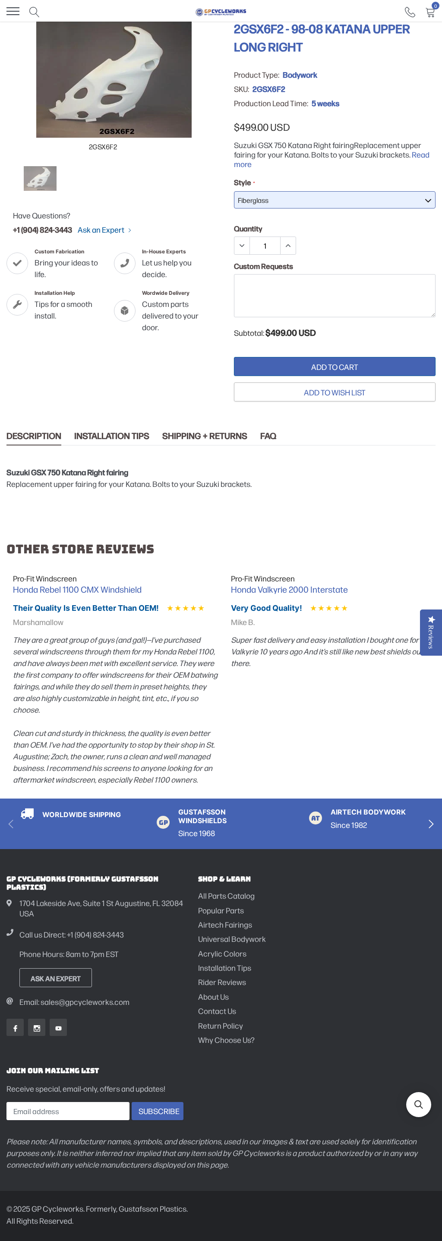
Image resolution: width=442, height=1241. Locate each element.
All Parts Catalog (226, 895)
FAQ (268, 435)
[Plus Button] (288, 245)
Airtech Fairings (225, 924)
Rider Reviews (222, 982)
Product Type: (256, 74)
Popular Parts (221, 910)
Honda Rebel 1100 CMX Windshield (77, 589)
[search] (34, 11)
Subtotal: (249, 333)
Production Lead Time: (271, 103)
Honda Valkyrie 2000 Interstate (289, 589)
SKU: (241, 89)
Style (244, 182)
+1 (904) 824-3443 (42, 229)
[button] (418, 1104)
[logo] (221, 11)
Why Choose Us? (226, 1040)
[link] (410, 11)
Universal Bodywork (232, 939)
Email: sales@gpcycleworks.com (74, 1002)
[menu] (12, 11)
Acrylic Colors (222, 953)
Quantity (248, 228)
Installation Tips (111, 435)
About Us (213, 996)
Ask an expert (56, 978)
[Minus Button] (242, 245)
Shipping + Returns (204, 435)
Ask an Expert (102, 229)
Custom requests (263, 266)
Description (33, 435)
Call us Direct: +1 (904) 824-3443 (71, 934)
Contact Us (217, 1011)
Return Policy (220, 1025)
